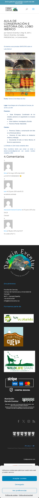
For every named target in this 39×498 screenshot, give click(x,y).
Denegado (19, 484)
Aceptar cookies (19, 478)
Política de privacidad (26, 495)
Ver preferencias (19, 490)
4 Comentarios (21, 37)
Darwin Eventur (13, 33)
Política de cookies (11, 495)
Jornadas (20, 35)
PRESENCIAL (9, 37)
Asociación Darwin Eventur (13, 210)
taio (5, 191)
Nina (5, 173)
